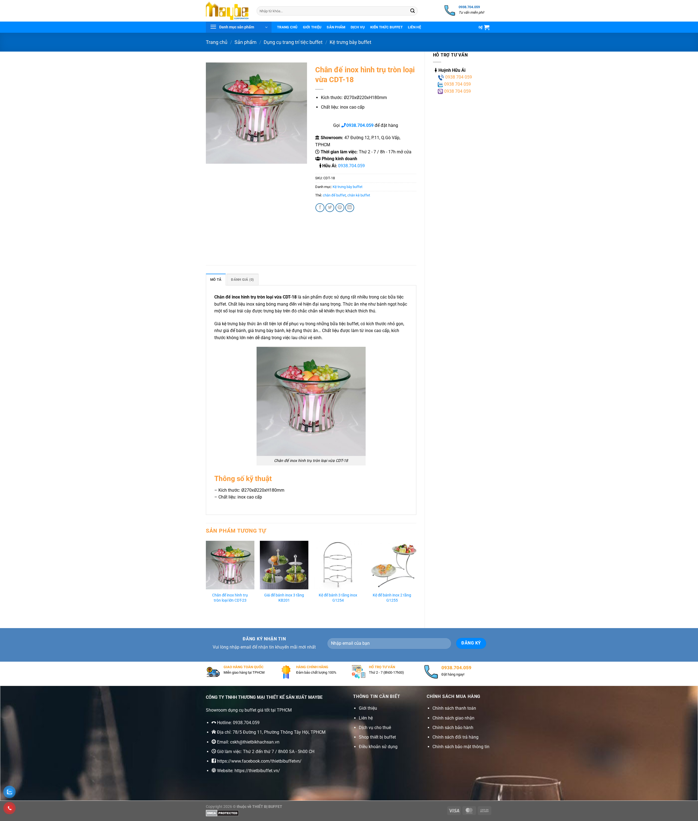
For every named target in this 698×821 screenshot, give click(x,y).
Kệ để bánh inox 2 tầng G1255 (392, 598)
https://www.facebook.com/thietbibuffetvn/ (259, 761)
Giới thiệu (312, 27)
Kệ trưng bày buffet (350, 42)
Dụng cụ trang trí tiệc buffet (293, 42)
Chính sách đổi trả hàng (455, 737)
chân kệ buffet (358, 195)
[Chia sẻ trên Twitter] (329, 207)
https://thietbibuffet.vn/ (257, 770)
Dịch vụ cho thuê (375, 727)
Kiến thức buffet (386, 27)
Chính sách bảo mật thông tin (460, 746)
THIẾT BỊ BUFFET (267, 806)
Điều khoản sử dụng (378, 746)
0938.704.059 (351, 165)
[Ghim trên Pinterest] (339, 207)
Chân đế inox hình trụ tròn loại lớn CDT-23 (230, 598)
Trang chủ (287, 27)
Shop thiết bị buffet (377, 737)
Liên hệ (414, 27)
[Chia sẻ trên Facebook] (319, 207)
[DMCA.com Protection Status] (222, 813)
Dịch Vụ (358, 27)
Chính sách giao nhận (453, 718)
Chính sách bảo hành (452, 727)
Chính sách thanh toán (454, 708)
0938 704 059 (458, 77)
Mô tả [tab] (215, 279)
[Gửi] (412, 11)
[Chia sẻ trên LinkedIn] (349, 207)
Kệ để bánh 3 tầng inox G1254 (338, 598)
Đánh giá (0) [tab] (242, 279)
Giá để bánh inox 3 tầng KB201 (284, 598)
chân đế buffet (334, 195)
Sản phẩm (336, 27)
